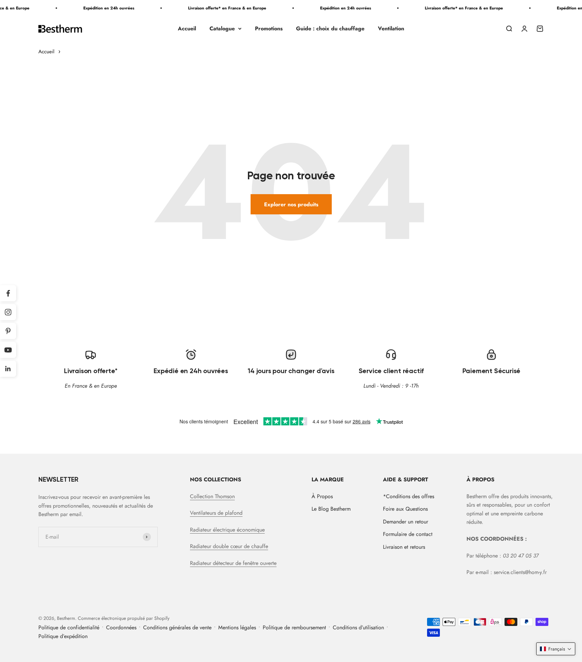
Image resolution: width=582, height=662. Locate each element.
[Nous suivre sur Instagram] (8, 312)
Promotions (269, 28)
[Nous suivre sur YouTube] (8, 350)
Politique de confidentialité (68, 627)
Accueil (187, 28)
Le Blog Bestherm (331, 509)
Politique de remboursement (294, 627)
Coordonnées (121, 627)
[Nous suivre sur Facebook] (8, 293)
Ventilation (391, 28)
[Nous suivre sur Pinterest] (8, 331)
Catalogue (222, 28)
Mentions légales (237, 627)
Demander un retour (405, 521)
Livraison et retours (404, 547)
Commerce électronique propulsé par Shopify (123, 618)
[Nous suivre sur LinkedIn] (8, 369)
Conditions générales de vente (177, 627)
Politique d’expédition (63, 636)
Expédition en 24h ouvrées (101, 8)
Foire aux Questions (405, 509)
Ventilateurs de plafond (216, 513)
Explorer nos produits (291, 204)
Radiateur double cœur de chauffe (229, 546)
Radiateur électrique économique (227, 530)
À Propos (322, 496)
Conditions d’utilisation (358, 627)
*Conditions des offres (408, 496)
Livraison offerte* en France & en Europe (220, 8)
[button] (556, 649)
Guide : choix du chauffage (330, 28)
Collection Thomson (212, 496)
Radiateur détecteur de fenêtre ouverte (233, 563)
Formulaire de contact (407, 534)
